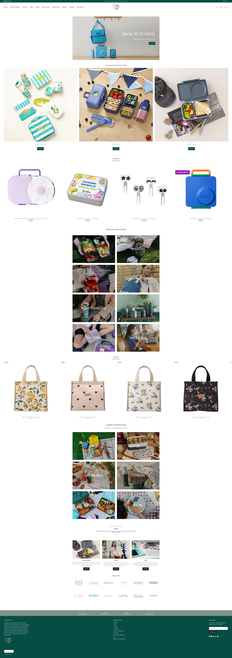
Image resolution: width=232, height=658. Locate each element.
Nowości (6, 7)
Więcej (86, 568)
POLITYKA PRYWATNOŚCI (118, 635)
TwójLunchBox (9, 654)
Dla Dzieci (64, 7)
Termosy (37, 7)
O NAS (114, 625)
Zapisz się (213, 632)
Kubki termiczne (46, 7)
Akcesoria (72, 7)
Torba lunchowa (56, 7)
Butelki (31, 7)
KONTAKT (115, 623)
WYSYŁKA (115, 627)
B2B (114, 637)
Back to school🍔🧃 (15, 7)
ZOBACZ (152, 43)
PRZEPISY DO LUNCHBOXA (119, 639)
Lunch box (24, 7)
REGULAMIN (116, 633)
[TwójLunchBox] (116, 7)
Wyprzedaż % (80, 7)
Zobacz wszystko (116, 160)
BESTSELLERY (116, 159)
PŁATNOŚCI (115, 629)
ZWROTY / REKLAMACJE (118, 631)
